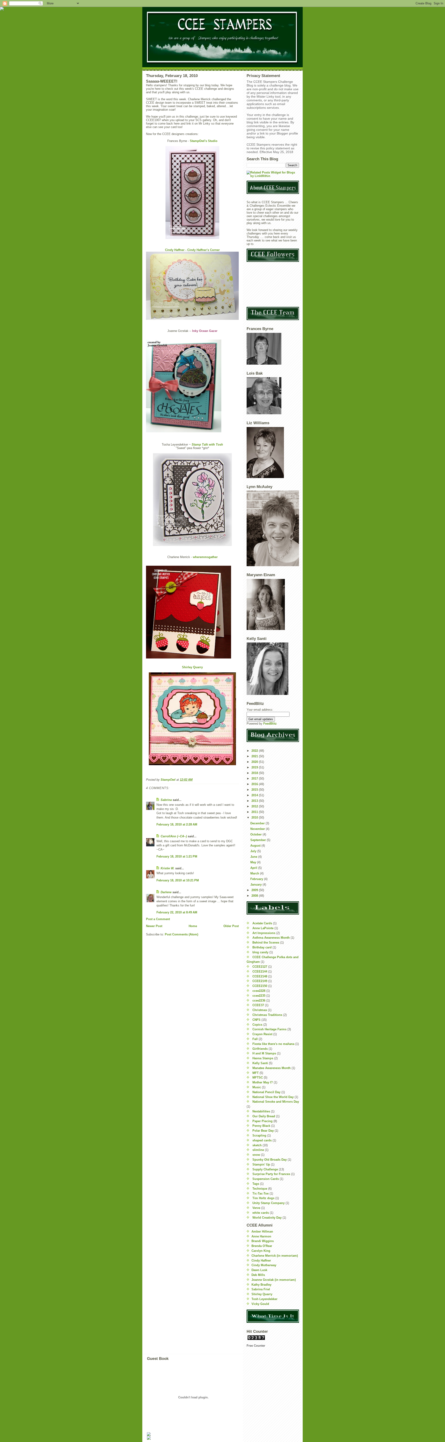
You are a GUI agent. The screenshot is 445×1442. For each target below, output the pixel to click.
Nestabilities (261, 1111)
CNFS (256, 1019)
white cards (260, 1212)
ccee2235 (258, 995)
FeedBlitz (270, 723)
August (255, 845)
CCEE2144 (259, 971)
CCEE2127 (259, 966)
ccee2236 (258, 1000)
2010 (255, 817)
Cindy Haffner (261, 1260)
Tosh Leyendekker (264, 1299)
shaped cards (262, 1140)
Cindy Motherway (263, 1265)
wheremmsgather (205, 557)
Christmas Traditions (267, 1015)
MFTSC (257, 1077)
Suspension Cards (265, 1179)
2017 (255, 778)
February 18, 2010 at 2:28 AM (176, 824)
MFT (255, 1073)
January (256, 884)
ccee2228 (258, 990)
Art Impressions (263, 933)
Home (193, 926)
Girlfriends (260, 1048)
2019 (255, 767)
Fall (255, 1039)
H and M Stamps (264, 1053)
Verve (256, 1208)
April (254, 868)
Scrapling (259, 1135)
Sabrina (166, 800)
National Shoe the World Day (273, 1097)
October (256, 834)
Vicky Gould (260, 1304)
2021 (255, 756)
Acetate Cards (262, 923)
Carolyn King (260, 1251)
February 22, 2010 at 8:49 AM (176, 912)
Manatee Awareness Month (271, 1068)
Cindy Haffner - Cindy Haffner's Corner (192, 250)
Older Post (231, 926)
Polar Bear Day (263, 1130)
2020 (255, 762)
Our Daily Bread (263, 1116)
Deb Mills (258, 1275)
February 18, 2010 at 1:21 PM (176, 856)
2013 (255, 801)
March (255, 873)
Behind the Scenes (265, 942)
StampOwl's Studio (203, 141)
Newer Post (154, 926)
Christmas (259, 1010)
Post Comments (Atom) (181, 934)
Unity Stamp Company (268, 1203)
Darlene (166, 892)
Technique (259, 1188)
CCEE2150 (259, 986)
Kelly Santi (260, 1063)
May (253, 862)
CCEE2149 (259, 981)
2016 (255, 784)
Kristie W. (168, 868)
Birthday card (262, 947)
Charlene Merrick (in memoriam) (274, 1255)
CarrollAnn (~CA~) (174, 836)
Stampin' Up (261, 1164)
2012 (255, 806)
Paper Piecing (262, 1121)
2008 (255, 895)
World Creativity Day (267, 1217)
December (258, 823)
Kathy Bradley (261, 1284)
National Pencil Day (266, 1092)
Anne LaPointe (262, 928)
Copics (257, 1024)
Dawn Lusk (259, 1270)
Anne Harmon (261, 1236)
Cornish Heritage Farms (269, 1029)
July (253, 851)
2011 (255, 812)
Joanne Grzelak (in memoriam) (273, 1279)
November (258, 829)
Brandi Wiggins (262, 1241)
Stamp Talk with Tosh (207, 444)
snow (256, 1154)
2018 (255, 773)
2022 (255, 750)
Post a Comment (158, 919)
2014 (255, 795)
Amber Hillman (262, 1231)
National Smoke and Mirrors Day (275, 1101)
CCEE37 (258, 1005)
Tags (255, 1183)
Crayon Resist (262, 1034)
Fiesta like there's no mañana (273, 1044)
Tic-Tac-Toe (260, 1193)
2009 (255, 890)
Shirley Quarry (192, 667)
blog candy (260, 952)
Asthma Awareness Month (271, 937)
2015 (255, 789)
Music (256, 1087)
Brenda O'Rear (261, 1246)
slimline (258, 1150)
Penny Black (261, 1125)
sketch (257, 1145)
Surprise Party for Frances (271, 1174)
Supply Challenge (265, 1169)
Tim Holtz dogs (263, 1198)
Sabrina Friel (260, 1289)
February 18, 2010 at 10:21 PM (177, 880)
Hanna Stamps (262, 1058)
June (254, 856)
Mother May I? (262, 1082)
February (257, 879)
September (258, 840)
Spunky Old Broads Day (269, 1159)
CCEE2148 (259, 976)
